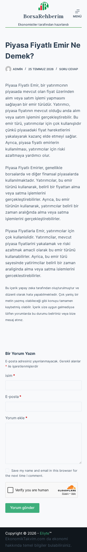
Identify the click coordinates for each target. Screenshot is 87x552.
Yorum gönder (22, 507)
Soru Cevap (68, 69)
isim (10, 375)
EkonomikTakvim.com (25, 538)
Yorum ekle (16, 418)
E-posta (13, 396)
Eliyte (44, 533)
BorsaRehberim (43, 16)
